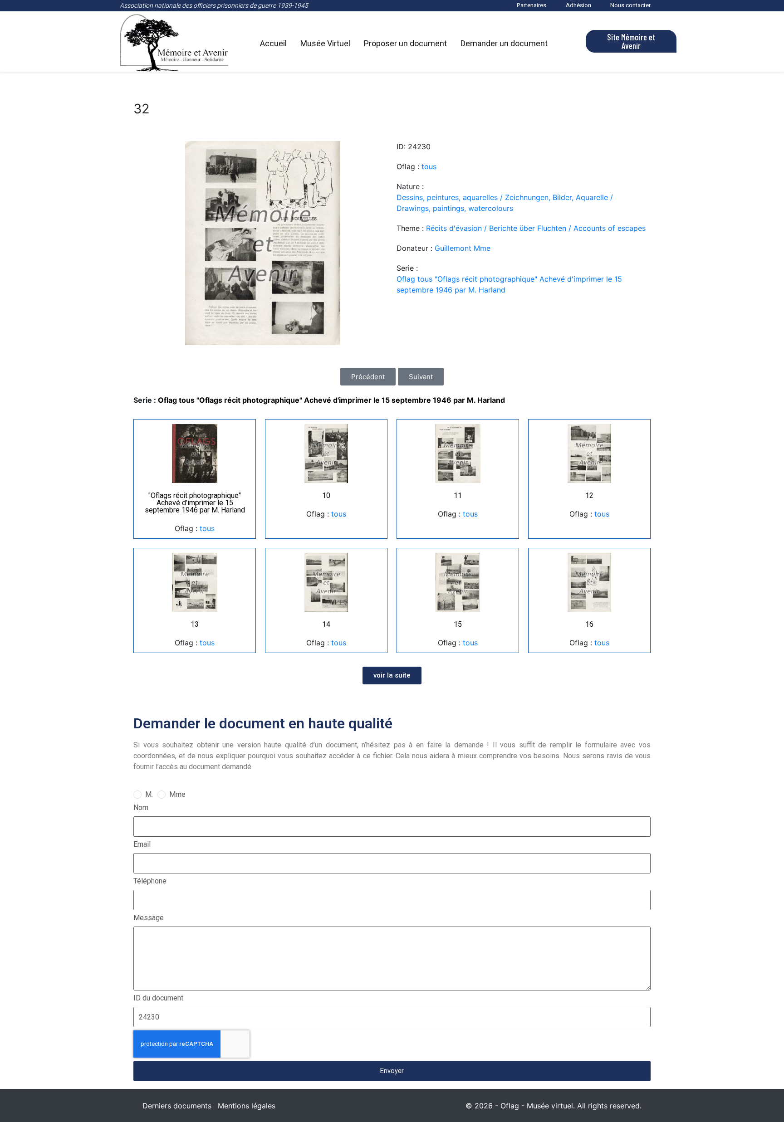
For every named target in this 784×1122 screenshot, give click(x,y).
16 (589, 624)
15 (458, 624)
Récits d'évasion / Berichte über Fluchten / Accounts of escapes (536, 228)
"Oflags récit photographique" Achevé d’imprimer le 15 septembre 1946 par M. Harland (195, 502)
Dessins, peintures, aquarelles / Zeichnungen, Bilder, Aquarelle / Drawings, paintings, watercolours (505, 203)
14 (326, 624)
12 (589, 495)
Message (148, 917)
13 (195, 624)
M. (149, 794)
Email (142, 844)
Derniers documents (176, 1105)
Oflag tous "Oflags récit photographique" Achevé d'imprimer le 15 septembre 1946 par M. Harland (509, 284)
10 (326, 495)
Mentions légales (246, 1105)
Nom (140, 807)
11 (458, 495)
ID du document (158, 998)
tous (428, 166)
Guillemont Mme (462, 248)
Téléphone (150, 881)
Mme (177, 794)
